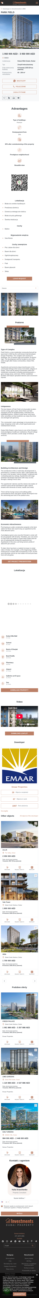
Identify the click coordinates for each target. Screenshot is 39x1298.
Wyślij (19, 1213)
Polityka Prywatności (10, 1266)
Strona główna (10, 1258)
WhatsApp (21, 81)
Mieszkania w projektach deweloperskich (29, 1264)
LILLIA (4, 850)
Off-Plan (29, 1261)
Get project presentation (19, 561)
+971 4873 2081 (19, 1236)
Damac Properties (7, 1147)
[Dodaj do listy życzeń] (35, 823)
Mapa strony (10, 1269)
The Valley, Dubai (10, 853)
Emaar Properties (7, 1036)
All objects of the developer (29, 816)
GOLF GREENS (8, 1132)
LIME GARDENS (8, 1076)
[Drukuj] (14, 98)
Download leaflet (19, 733)
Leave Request (19, 278)
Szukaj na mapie (29, 1268)
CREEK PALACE (8, 1021)
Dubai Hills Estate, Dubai (12, 1079)
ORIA (4, 954)
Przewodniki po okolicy (29, 1270)
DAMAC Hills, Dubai (11, 1135)
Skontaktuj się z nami (10, 1263)
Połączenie (21, 86)
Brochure (7, 869)
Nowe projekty (29, 1258)
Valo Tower (6, 902)
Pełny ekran (19, 32)
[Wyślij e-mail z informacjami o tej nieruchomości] (18, 98)
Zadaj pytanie (19, 92)
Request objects (19, 869)
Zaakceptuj (19, 1294)
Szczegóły (4, 811)
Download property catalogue (19, 690)
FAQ (10, 1261)
